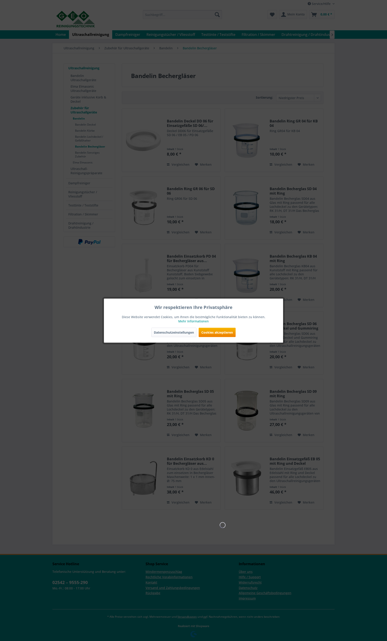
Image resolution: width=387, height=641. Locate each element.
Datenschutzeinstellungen (174, 332)
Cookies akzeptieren (217, 332)
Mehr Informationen (193, 321)
